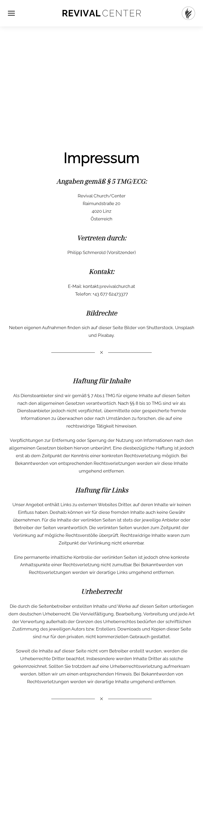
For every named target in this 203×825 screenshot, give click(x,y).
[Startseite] (188, 13)
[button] (11, 13)
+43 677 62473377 (110, 294)
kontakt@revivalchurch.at (109, 286)
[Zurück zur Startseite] (101, 13)
